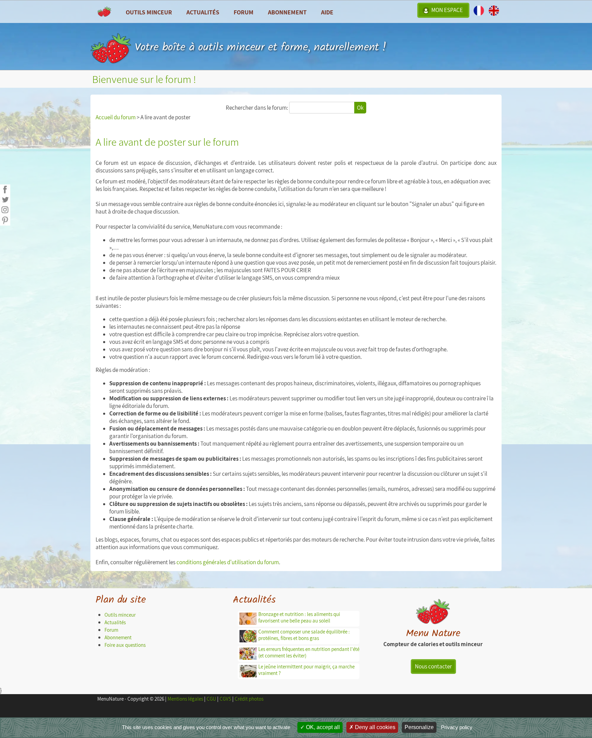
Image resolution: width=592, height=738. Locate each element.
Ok (360, 107)
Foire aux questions (125, 645)
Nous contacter (433, 666)
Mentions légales (185, 698)
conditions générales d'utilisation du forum (227, 562)
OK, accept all (322, 727)
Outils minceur (120, 615)
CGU (211, 698)
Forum (244, 12)
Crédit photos (249, 698)
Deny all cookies (374, 727)
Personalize (419, 727)
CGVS (225, 698)
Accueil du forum (116, 117)
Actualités (115, 622)
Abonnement (287, 12)
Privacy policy (456, 727)
